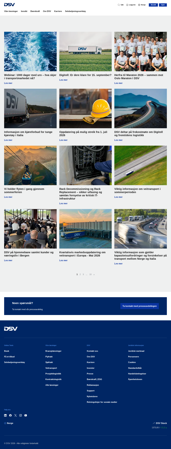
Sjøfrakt (49, 362)
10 (90, 274)
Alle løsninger (51, 385)
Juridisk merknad (136, 351)
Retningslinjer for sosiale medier (102, 402)
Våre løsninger (11, 11)
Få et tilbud (9, 356)
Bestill (153, 5)
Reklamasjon (93, 385)
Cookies (132, 362)
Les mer (30, 83)
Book (6, 351)
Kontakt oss (92, 351)
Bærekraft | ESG (94, 379)
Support (90, 391)
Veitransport (51, 368)
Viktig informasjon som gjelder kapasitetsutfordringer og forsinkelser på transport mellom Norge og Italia (140, 255)
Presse (90, 373)
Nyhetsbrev (92, 396)
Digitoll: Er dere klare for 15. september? (85, 75)
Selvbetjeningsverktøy (75, 11)
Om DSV (47, 11)
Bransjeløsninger (53, 351)
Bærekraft (35, 11)
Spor (163, 5)
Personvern (133, 356)
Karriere (58, 11)
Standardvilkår (135, 368)
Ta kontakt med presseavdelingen (140, 306)
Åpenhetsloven (135, 379)
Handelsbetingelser (137, 373)
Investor (90, 368)
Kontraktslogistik (53, 379)
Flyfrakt (49, 356)
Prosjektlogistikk (53, 373)
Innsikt (24, 11)
